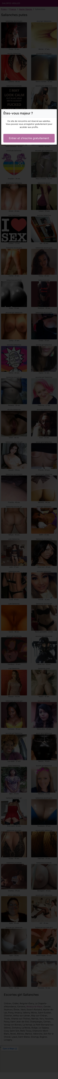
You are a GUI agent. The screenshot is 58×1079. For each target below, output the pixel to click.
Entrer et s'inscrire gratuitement (29, 138)
